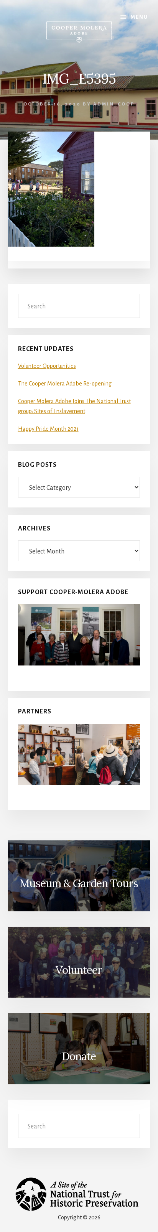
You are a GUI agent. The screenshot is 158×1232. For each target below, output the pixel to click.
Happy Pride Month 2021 (48, 429)
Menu (139, 17)
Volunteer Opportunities (47, 366)
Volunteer (79, 970)
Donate (79, 1056)
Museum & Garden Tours (79, 883)
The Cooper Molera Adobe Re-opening (65, 383)
